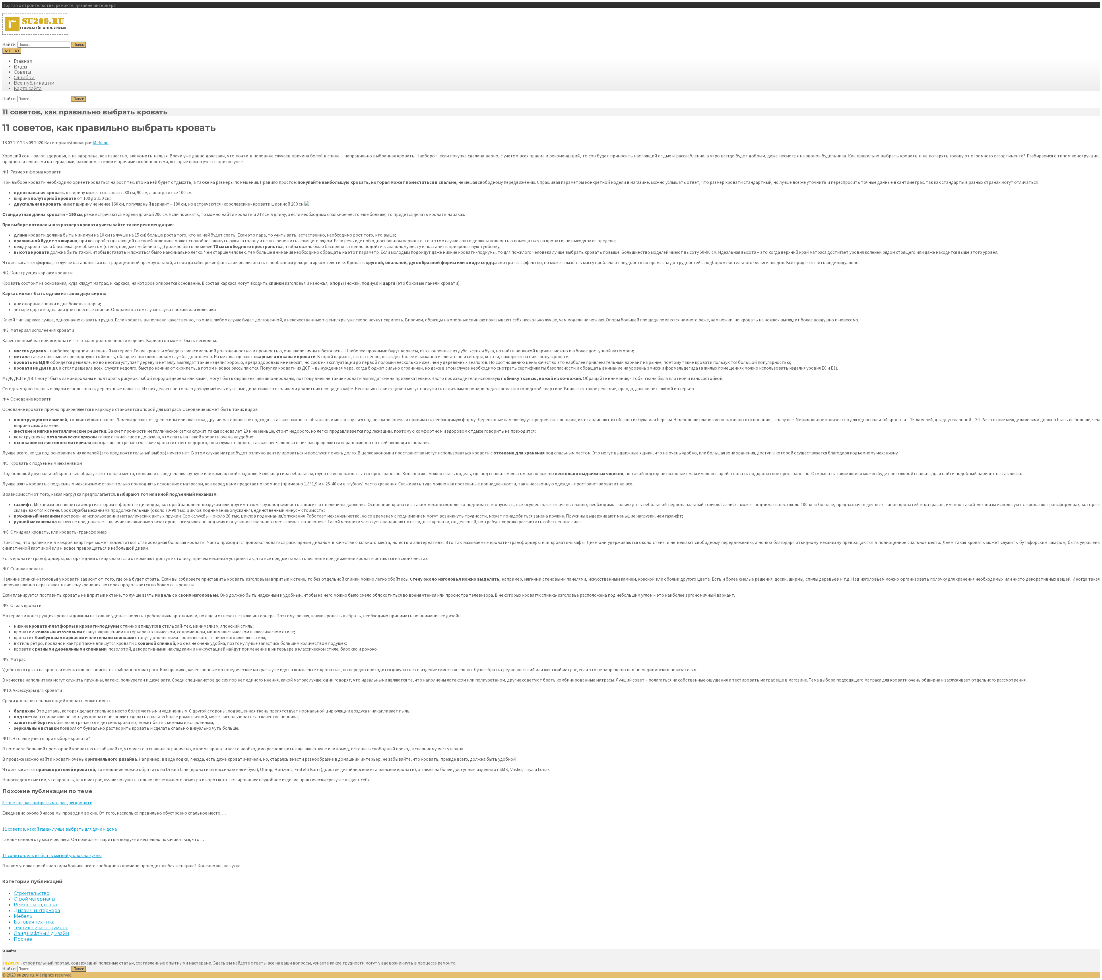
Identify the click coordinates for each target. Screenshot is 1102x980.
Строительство (31, 893)
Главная (23, 61)
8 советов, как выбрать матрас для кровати (47, 802)
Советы (22, 72)
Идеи (20, 66)
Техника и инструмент (41, 927)
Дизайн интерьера (37, 910)
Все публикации (34, 83)
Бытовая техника (34, 922)
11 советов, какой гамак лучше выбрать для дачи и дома (59, 829)
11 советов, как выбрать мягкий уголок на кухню (52, 855)
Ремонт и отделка (35, 904)
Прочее (23, 939)
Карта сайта (28, 88)
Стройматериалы (34, 899)
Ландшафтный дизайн (41, 933)
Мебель (100, 142)
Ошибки (24, 77)
